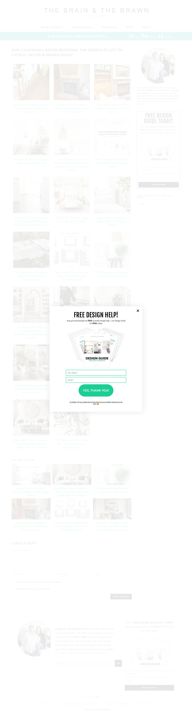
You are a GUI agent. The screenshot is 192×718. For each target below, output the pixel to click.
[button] (138, 310)
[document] (96, 359)
